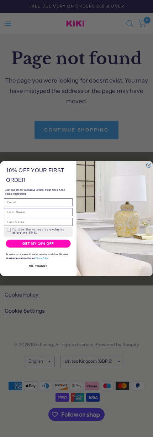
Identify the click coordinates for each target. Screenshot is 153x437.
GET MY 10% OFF (38, 243)
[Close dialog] (148, 165)
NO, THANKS (38, 266)
